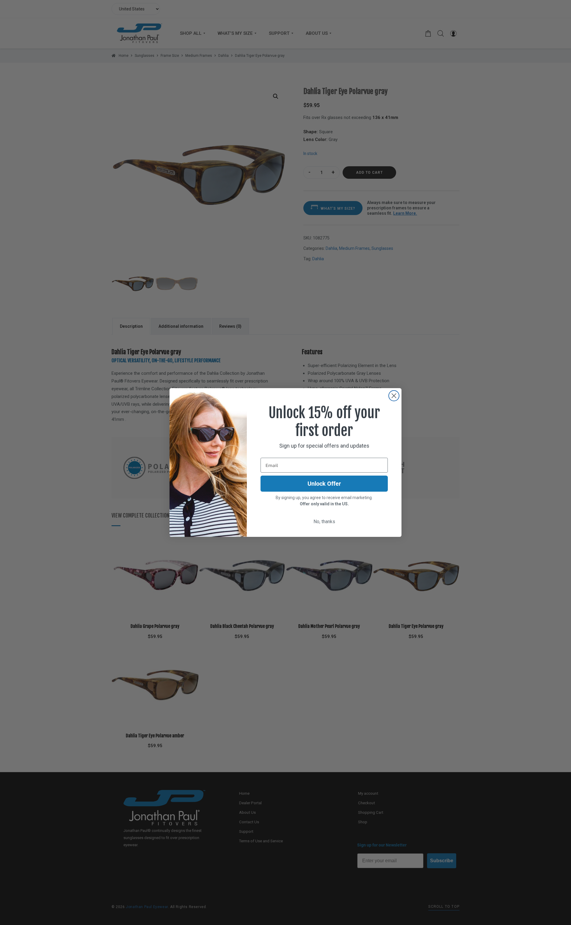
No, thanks (324, 521)
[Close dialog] (394, 396)
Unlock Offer (324, 483)
